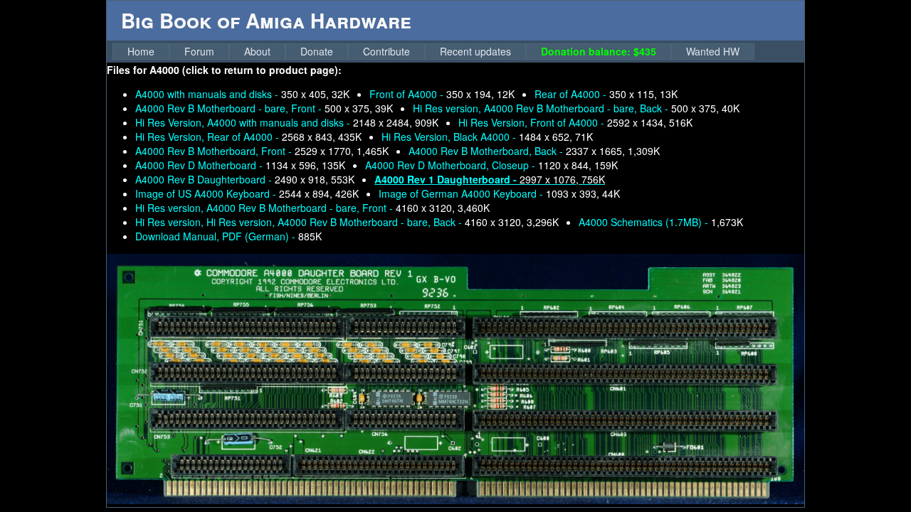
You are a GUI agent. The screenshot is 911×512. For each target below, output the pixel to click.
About (257, 51)
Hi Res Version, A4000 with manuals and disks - (286, 122)
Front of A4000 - (442, 94)
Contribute (386, 51)
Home (140, 51)
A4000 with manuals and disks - (242, 94)
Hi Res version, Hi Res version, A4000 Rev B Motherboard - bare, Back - (347, 222)
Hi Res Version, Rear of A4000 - (248, 136)
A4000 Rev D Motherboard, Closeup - (491, 165)
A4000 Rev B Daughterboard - (244, 179)
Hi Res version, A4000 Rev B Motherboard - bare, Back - (576, 108)
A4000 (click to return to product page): (245, 70)
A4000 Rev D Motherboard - (240, 165)
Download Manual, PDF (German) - (228, 236)
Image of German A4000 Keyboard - (499, 193)
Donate (316, 51)
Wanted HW (712, 51)
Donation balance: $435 (598, 51)
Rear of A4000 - (606, 94)
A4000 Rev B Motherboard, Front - (262, 151)
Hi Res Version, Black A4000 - (487, 136)
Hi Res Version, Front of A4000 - (575, 122)
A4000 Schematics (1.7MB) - (661, 222)
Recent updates (475, 51)
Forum (199, 51)
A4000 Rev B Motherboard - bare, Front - (264, 108)
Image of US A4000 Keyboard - (247, 193)
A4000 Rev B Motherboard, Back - (534, 151)
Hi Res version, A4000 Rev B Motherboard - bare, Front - (312, 208)
